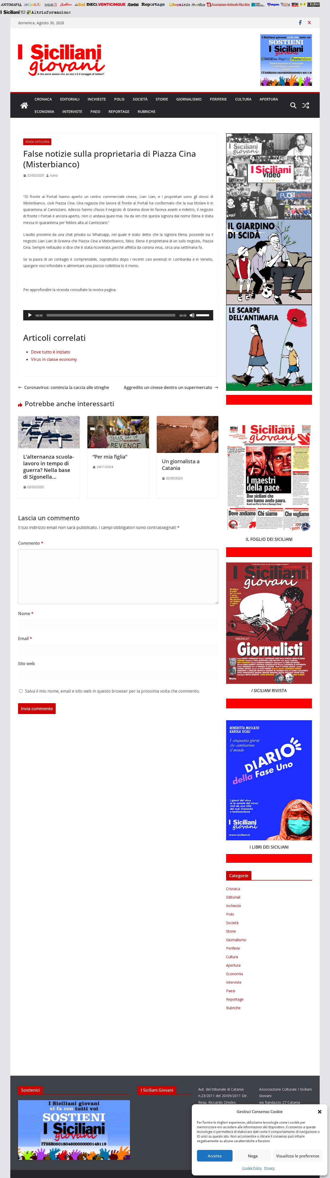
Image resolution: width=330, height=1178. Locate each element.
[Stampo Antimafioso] (258, 5)
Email (25, 638)
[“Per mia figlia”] (118, 419)
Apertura (269, 99)
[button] (319, 1111)
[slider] (203, 314)
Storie (162, 99)
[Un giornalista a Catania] (187, 419)
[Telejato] (273, 5)
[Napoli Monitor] (198, 5)
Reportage (119, 111)
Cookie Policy (252, 1168)
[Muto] (192, 315)
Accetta (215, 1155)
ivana (54, 175)
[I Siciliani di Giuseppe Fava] (313, 5)
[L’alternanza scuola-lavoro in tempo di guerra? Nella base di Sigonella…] (49, 419)
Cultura (243, 99)
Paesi (95, 111)
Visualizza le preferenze (297, 1155)
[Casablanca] (66, 5)
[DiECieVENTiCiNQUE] (106, 5)
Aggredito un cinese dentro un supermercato (168, 387)
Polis (119, 99)
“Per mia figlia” (110, 456)
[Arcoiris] (32, 5)
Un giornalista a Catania (181, 464)
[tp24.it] (285, 5)
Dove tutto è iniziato (50, 352)
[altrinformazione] (49, 12)
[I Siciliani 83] (12, 12)
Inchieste (97, 99)
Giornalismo (189, 99)
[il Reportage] (153, 5)
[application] (118, 315)
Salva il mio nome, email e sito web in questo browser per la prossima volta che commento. (112, 691)
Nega (253, 1155)
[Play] (29, 315)
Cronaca (43, 99)
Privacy (269, 1168)
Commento (30, 543)
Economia (44, 111)
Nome (26, 613)
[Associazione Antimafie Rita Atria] (228, 5)
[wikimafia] (295, 5)
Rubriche (146, 111)
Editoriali (69, 99)
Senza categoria (37, 142)
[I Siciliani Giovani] (24, 105)
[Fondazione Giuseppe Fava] (303, 5)
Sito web (26, 663)
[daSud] (80, 5)
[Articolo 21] (51, 5)
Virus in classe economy (54, 359)
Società (140, 99)
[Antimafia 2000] (11, 5)
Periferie (218, 99)
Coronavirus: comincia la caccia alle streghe (66, 387)
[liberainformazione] (179, 5)
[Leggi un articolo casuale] (306, 105)
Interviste (72, 111)
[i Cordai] (132, 5)
